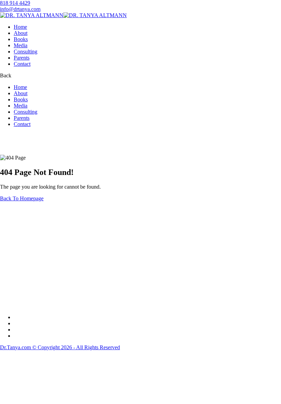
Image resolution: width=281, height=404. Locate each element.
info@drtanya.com (20, 9)
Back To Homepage (22, 198)
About (20, 33)
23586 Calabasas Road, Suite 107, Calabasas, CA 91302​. (37, 251)
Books (21, 39)
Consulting (25, 51)
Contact (22, 64)
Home (20, 27)
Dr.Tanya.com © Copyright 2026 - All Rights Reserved (60, 347)
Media (20, 45)
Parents (21, 58)
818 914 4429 (15, 3)
